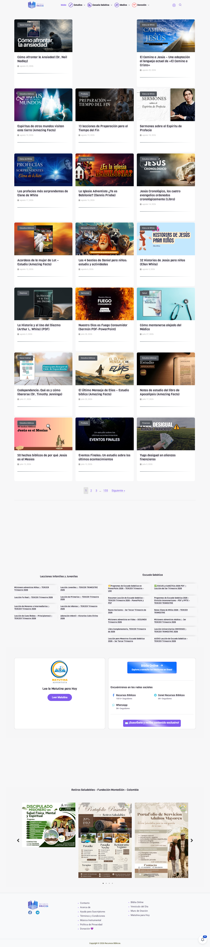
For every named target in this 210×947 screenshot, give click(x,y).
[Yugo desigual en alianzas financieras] (166, 433)
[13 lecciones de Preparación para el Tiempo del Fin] (104, 104)
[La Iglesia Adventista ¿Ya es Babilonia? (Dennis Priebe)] (104, 169)
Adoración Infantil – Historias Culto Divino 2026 (79, 617)
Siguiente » (118, 490)
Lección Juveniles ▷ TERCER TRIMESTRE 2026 (79, 588)
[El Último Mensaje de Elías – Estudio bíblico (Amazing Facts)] (104, 368)
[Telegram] (38, 912)
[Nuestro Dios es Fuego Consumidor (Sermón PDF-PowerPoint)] (104, 303)
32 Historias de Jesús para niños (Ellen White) (162, 262)
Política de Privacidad (91, 924)
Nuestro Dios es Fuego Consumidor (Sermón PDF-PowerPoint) (103, 327)
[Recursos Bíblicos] (113, 695)
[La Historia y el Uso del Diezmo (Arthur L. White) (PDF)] (43, 303)
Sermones (85, 293)
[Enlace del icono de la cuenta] (174, 5)
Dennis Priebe (86, 159)
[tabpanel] (48, 825)
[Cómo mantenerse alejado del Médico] (166, 303)
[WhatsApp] (113, 705)
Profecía (84, 94)
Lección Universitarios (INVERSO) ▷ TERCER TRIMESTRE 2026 (170, 630)
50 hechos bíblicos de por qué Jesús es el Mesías (42, 457)
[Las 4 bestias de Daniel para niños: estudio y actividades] (104, 238)
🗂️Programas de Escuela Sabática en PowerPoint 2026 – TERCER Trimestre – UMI (126, 588)
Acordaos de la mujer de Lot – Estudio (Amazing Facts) (38, 262)
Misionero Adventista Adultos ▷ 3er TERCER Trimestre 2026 (170, 620)
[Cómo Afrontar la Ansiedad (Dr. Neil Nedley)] (43, 35)
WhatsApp (121, 705)
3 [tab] (109, 883)
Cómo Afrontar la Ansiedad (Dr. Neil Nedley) (42, 59)
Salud (144, 293)
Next (191, 840)
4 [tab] (112, 883)
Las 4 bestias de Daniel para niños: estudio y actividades (103, 262)
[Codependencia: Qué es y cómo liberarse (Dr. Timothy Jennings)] (43, 368)
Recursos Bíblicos (126, 695)
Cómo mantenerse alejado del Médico (160, 327)
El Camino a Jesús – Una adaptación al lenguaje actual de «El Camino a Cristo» (165, 61)
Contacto (85, 903)
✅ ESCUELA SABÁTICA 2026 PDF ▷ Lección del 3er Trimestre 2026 (170, 587)
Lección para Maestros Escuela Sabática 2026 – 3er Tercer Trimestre (126, 640)
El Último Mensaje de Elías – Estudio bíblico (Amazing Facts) (104, 392)
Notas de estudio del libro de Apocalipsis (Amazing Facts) (160, 392)
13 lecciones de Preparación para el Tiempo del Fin (103, 128)
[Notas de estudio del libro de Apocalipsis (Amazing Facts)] (166, 368)
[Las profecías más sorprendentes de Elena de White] (43, 169)
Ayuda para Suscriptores (92, 911)
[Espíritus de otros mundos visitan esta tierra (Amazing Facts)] (43, 104)
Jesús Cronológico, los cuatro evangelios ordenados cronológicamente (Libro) (160, 195)
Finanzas (146, 423)
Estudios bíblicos (27, 94)
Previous (18, 840)
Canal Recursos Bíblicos (171, 695)
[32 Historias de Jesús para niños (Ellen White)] (166, 238)
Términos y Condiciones (92, 916)
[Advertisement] (105, 40)
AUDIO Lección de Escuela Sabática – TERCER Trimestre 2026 (171, 640)
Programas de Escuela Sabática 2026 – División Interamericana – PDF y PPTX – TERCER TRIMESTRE (172, 600)
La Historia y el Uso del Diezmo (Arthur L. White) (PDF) (39, 327)
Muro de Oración (139, 910)
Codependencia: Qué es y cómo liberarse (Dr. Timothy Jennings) (39, 392)
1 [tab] (103, 883)
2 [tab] (106, 883)
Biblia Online (137, 902)
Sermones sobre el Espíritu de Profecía (161, 128)
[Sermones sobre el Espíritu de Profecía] (166, 104)
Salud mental (25, 25)
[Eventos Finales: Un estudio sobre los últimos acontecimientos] (104, 433)
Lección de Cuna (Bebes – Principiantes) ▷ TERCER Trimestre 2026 (33, 617)
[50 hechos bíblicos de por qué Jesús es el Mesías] (43, 433)
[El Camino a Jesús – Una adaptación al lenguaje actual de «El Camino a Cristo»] (166, 35)
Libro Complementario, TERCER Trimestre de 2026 (127, 630)
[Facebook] (30, 912)
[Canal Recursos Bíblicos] (155, 695)
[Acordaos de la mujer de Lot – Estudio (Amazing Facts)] (43, 238)
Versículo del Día (139, 906)
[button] (83, 5)
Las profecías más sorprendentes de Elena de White (42, 193)
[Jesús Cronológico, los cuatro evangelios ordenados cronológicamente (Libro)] (166, 169)
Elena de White (148, 25)
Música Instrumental (90, 920)
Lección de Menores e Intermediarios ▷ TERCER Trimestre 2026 (32, 607)
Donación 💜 (86, 928)
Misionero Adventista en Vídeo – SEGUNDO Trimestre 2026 (127, 620)
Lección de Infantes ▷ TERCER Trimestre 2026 (78, 607)
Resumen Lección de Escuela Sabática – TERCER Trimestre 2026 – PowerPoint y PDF (126, 600)
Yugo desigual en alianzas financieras (158, 457)
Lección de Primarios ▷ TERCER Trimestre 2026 (79, 598)
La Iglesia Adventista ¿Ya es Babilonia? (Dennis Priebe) (98, 193)
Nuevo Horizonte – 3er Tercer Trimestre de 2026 (127, 611)
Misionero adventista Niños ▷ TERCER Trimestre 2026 (31, 588)
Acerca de (85, 907)
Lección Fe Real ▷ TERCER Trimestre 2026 (33, 597)
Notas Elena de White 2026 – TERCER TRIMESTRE (171, 611)
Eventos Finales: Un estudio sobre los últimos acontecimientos (104, 457)
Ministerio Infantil (88, 228)
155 (105, 490)
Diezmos (23, 293)
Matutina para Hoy (140, 915)
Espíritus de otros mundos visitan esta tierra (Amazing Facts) (40, 128)
